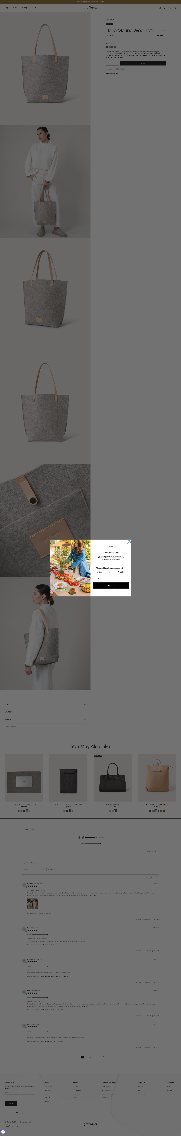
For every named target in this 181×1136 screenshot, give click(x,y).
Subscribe (111, 585)
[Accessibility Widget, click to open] (3, 1132)
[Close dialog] (129, 542)
